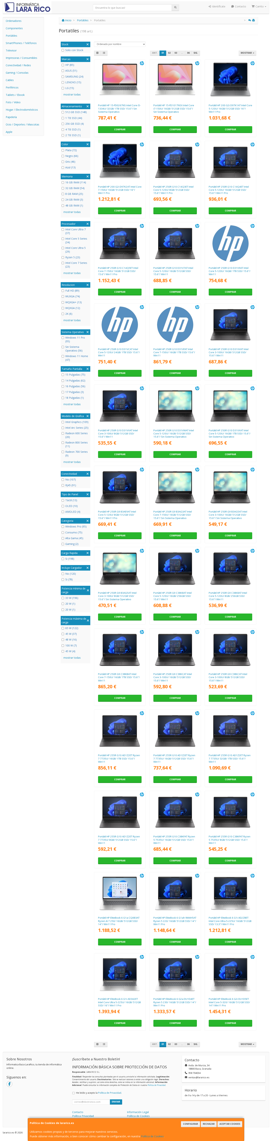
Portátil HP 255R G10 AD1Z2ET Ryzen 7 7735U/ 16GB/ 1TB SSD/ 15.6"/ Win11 (119, 758)
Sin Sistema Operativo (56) (74, 348)
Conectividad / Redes (18, 65)
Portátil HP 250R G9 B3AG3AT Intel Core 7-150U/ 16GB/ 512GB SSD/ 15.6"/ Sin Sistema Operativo (172, 515)
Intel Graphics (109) (76, 422)
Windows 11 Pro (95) (75, 339)
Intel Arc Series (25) (76, 427)
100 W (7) (71, 645)
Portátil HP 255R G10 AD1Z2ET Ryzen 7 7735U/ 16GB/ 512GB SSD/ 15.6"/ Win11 (174, 758)
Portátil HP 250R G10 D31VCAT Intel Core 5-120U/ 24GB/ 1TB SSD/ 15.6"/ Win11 (119, 352)
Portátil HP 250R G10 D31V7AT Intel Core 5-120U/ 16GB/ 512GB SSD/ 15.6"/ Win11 (173, 271)
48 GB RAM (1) (74, 205)
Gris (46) (70, 161)
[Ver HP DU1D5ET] (231, 975)
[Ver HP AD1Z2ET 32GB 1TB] (231, 731)
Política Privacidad (83, 1116)
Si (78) (69, 579)
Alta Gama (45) (74, 538)
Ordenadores (13, 21)
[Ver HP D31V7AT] (175, 243)
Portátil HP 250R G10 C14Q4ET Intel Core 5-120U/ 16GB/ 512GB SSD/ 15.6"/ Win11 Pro (229, 190)
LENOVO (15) (73, 82)
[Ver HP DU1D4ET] (175, 975)
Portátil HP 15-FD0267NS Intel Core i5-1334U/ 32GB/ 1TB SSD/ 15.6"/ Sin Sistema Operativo (119, 108)
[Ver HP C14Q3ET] (175, 162)
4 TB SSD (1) (73, 129)
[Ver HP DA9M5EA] (175, 81)
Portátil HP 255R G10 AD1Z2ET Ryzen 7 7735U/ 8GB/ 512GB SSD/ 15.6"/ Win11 (119, 840)
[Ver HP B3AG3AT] (175, 487)
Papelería (11, 117)
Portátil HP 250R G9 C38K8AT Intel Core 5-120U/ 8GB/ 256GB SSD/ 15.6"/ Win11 (228, 596)
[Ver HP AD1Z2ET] (120, 812)
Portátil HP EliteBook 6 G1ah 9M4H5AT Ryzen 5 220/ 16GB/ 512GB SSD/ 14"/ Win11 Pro (174, 921)
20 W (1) (70, 603)
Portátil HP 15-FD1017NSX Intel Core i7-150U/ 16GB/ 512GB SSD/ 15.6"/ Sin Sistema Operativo (173, 108)
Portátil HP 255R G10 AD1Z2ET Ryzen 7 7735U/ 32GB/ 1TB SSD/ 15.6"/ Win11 (230, 758)
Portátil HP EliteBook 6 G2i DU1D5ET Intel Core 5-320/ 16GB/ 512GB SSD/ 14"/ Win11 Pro (229, 1002)
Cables (10, 80)
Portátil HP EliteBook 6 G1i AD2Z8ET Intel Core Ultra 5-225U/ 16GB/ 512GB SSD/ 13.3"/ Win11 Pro (230, 921)
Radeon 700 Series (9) (76, 453)
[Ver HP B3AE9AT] (120, 487)
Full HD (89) (72, 290)
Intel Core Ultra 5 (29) (75, 249)
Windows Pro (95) (76, 526)
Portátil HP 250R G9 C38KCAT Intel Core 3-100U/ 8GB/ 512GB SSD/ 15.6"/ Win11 (228, 677)
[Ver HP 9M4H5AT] (175, 893)
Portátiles (11, 35)
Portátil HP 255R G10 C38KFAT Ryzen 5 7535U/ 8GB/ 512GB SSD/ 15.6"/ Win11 (229, 840)
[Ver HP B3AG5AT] (120, 568)
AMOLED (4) (72, 511)
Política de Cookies (152, 1136)
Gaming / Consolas (17, 72)
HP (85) (69, 65)
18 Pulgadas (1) (74, 397)
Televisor (11, 50)
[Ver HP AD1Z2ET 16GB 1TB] (120, 731)
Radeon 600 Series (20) (76, 435)
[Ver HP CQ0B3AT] (120, 893)
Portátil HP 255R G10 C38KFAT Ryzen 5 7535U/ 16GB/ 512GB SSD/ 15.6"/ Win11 (174, 840)
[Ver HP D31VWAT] (175, 406)
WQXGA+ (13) (73, 302)
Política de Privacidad (157, 1085)
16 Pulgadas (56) (75, 386)
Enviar (116, 1101)
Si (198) (69, 558)
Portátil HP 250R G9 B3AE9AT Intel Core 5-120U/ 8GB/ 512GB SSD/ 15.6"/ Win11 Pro (117, 515)
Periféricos (12, 87)
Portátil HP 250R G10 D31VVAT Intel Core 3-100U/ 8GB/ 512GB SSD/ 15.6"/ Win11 (118, 433)
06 (188, 52)
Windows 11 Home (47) (76, 358)
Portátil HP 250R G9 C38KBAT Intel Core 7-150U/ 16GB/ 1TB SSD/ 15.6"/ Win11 (119, 677)
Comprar (119, 129)
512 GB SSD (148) (76, 112)
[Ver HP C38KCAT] (231, 650)
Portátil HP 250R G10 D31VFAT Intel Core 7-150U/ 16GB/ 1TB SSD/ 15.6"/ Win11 (174, 352)
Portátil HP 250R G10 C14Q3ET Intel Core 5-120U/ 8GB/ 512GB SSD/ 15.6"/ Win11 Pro (173, 190)
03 (175, 52)
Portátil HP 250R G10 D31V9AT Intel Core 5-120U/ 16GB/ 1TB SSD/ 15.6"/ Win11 (229, 271)
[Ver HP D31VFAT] (175, 325)
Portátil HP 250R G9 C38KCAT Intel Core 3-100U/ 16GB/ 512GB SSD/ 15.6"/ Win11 (172, 677)
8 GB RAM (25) (74, 194)
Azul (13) (70, 167)
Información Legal (138, 1112)
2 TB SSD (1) (73, 135)
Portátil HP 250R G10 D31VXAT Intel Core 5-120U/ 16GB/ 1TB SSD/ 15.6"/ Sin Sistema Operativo (229, 433)
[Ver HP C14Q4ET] (231, 162)
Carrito (259, 6)
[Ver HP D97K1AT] (231, 81)
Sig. (196, 52)
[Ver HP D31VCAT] (120, 325)
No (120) (70, 573)
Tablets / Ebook (15, 95)
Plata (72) (71, 150)
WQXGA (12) (72, 308)
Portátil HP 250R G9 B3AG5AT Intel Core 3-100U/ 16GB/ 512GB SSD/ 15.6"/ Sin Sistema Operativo (228, 515)
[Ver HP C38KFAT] (231, 812)
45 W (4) (70, 651)
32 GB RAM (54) (75, 188)
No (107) (70, 479)
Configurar (190, 1123)
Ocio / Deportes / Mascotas (22, 124)
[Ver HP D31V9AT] (231, 243)
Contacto (240, 6)
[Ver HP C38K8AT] (231, 568)
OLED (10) (71, 506)
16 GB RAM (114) (75, 182)
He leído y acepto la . (99, 1092)
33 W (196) (71, 598)
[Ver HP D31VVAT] (120, 406)
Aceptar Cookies (229, 1123)
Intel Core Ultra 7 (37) (75, 231)
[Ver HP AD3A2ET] (120, 975)
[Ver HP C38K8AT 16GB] (175, 568)
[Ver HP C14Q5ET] (120, 243)
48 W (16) (71, 639)
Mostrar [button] (246, 52)
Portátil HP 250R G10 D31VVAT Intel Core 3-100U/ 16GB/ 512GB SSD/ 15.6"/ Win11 (229, 352)
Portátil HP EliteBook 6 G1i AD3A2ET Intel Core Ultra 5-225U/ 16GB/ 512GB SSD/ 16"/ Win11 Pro (119, 1002)
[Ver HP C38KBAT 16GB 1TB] (120, 650)
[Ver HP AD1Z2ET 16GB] (175, 731)
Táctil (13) (71, 500)
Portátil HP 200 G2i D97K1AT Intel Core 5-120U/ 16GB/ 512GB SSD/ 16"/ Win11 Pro (230, 108)
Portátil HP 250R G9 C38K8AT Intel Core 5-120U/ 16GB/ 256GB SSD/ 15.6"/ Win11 (172, 596)
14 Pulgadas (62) (75, 380)
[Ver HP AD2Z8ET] (231, 893)
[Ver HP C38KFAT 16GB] (175, 812)
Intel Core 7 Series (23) (76, 264)
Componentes (14, 28)
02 (169, 52)
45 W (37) (71, 634)
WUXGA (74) (72, 296)
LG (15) (69, 88)
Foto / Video (13, 102)
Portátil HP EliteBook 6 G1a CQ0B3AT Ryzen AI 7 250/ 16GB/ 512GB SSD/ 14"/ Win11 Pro (119, 921)
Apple (9, 132)
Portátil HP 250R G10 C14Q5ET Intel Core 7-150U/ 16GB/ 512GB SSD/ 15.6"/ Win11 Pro (118, 271)
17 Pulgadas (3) (74, 392)
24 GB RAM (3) (74, 199)
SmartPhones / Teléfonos (21, 43)
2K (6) (68, 313)
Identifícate (218, 6)
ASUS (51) (71, 70)
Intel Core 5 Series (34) (76, 240)
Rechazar (209, 1123)
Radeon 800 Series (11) (76, 444)
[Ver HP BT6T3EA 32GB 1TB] (120, 81)
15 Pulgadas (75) (75, 374)
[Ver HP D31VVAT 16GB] (231, 325)
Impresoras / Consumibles (21, 58)
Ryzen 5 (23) (72, 257)
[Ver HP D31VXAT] (231, 406)
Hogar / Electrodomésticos (22, 109)
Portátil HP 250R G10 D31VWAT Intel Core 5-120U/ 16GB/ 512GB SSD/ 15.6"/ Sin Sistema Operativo (173, 433)
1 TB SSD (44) (73, 118)
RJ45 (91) (70, 485)
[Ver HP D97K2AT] (120, 162)
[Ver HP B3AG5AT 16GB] (231, 487)
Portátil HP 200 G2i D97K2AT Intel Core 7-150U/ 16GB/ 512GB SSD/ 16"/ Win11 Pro (120, 190)
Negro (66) (71, 156)
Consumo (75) (73, 532)
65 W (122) (71, 628)
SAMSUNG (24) (74, 76)
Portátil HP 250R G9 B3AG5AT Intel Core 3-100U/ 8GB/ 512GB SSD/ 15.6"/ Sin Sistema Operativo (117, 596)
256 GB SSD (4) (74, 123)
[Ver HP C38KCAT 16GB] (175, 650)
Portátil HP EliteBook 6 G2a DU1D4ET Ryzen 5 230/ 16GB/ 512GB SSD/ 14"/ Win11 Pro (174, 1002)
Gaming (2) (71, 544)
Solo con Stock (74, 50)
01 (163, 52)
